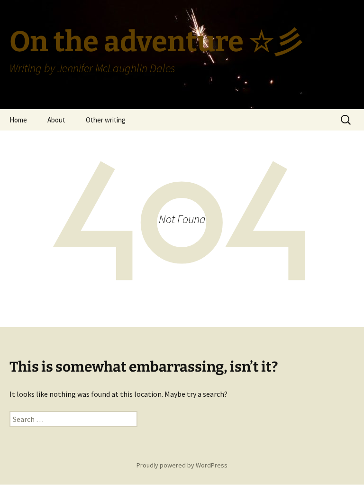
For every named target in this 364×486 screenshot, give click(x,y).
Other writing (106, 119)
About (56, 119)
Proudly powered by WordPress (182, 465)
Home (18, 119)
